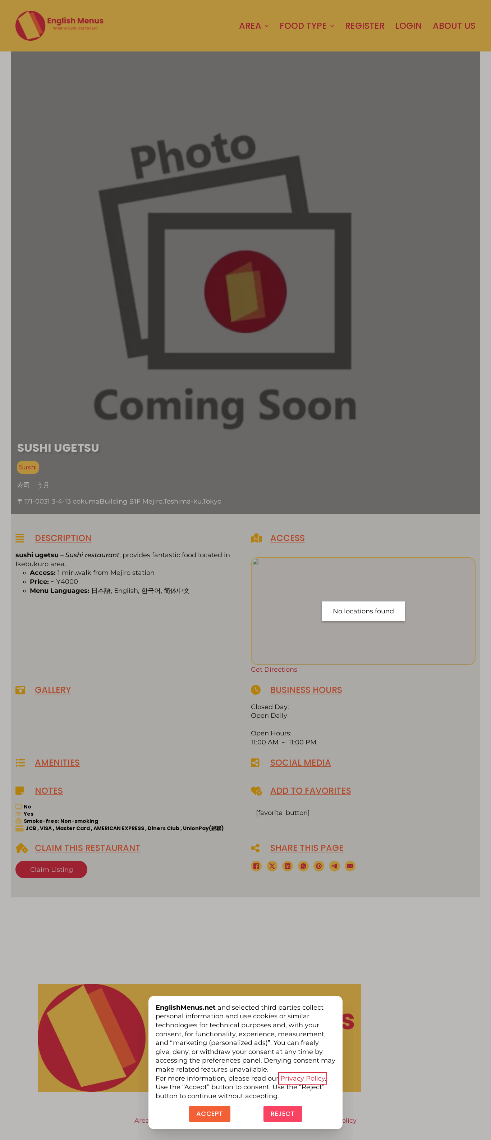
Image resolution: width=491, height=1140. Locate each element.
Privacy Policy (302, 1078)
